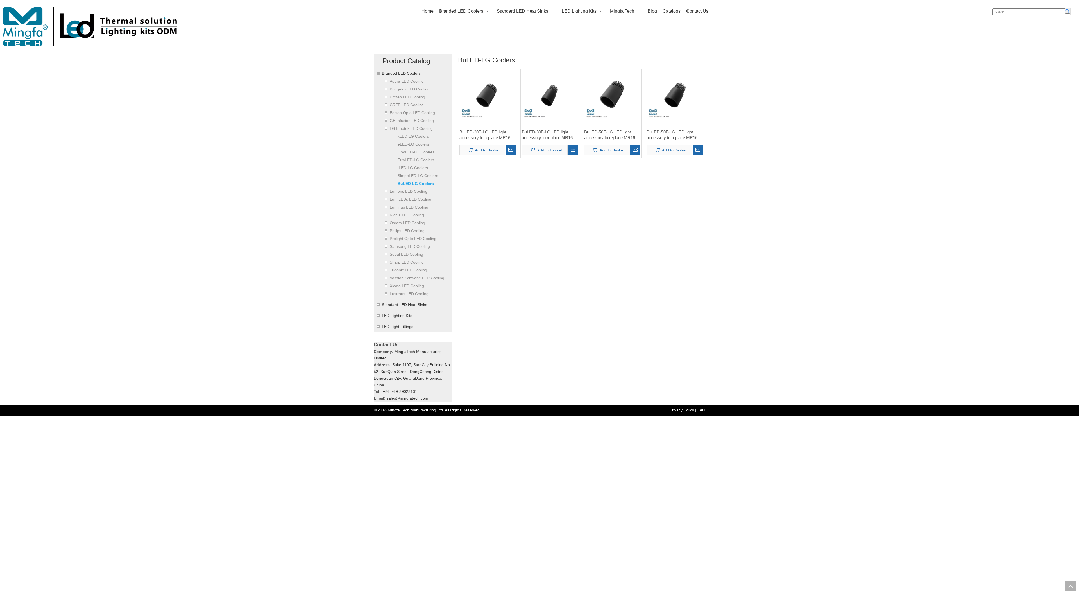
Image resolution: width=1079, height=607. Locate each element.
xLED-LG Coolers (413, 136)
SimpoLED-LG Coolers (418, 175)
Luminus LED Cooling (409, 207)
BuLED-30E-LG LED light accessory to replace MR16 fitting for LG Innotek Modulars (486, 135)
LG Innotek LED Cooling (411, 128)
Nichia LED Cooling (407, 215)
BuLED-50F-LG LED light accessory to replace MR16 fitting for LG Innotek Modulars (674, 135)
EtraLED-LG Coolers (416, 160)
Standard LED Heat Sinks (404, 304)
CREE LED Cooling (407, 105)
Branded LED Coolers (401, 73)
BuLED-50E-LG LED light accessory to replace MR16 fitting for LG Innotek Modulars (611, 135)
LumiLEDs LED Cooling (410, 199)
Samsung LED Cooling (410, 246)
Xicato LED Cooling (407, 286)
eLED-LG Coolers (413, 144)
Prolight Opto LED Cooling (413, 238)
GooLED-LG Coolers (416, 152)
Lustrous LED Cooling (409, 293)
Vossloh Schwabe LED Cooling (417, 278)
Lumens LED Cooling (408, 191)
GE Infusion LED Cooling (412, 120)
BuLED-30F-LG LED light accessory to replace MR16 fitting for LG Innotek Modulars (549, 135)
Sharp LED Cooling (407, 262)
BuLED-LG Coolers (416, 183)
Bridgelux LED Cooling (410, 89)
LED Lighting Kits (397, 315)
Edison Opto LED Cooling (412, 112)
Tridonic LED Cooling (408, 270)
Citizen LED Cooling (407, 97)
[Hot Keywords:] (1067, 11)
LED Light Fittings (397, 326)
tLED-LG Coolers (413, 168)
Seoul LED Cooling (406, 254)
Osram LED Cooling (407, 223)
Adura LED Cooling (407, 81)
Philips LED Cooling (407, 230)
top (1070, 586)
